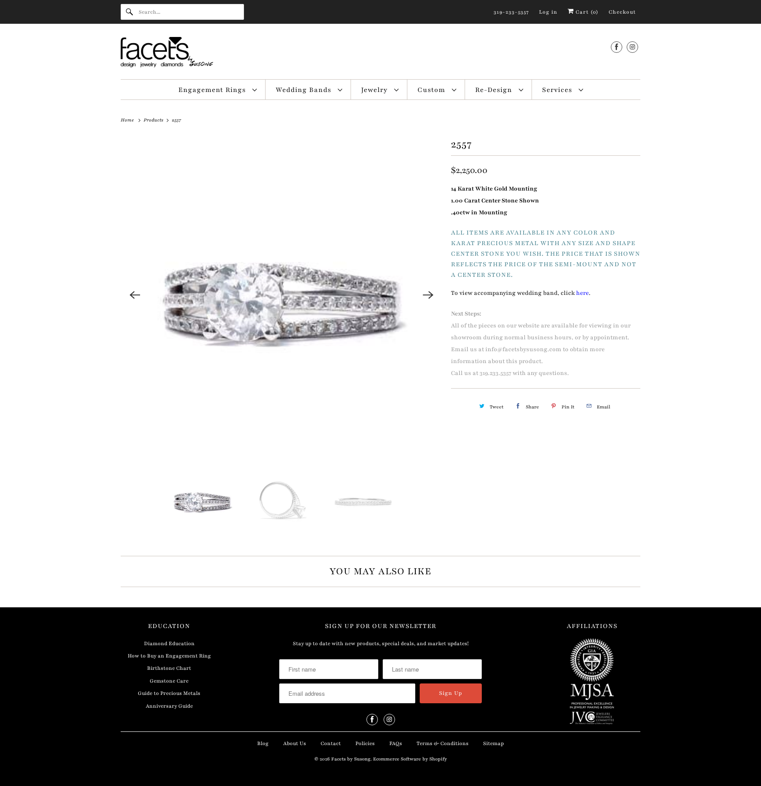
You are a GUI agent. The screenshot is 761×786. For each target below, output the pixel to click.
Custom (432, 89)
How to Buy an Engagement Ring (169, 655)
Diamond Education (169, 643)
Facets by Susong (350, 759)
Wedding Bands (304, 89)
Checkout (622, 11)
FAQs (395, 743)
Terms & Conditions (443, 743)
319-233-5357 (511, 11)
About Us (294, 743)
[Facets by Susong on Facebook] (616, 47)
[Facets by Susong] (380, 53)
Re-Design (494, 89)
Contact (331, 743)
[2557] (281, 294)
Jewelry (375, 89)
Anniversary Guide (169, 705)
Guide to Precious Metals (169, 693)
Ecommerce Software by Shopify (410, 759)
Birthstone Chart (169, 668)
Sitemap (493, 743)
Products (154, 120)
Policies (365, 743)
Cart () (586, 11)
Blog (263, 743)
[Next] (428, 295)
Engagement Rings (213, 89)
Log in (548, 11)
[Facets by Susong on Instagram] (632, 47)
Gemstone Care (169, 680)
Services (558, 89)
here (582, 293)
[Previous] (134, 295)
